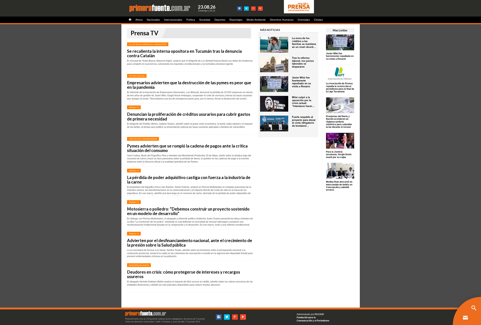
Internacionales (173, 19)
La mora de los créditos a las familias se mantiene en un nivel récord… (304, 42)
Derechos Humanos (281, 19)
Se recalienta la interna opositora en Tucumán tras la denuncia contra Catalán (184, 53)
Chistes (318, 19)
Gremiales (304, 19)
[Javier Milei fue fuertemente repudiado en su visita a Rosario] (340, 42)
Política (190, 19)
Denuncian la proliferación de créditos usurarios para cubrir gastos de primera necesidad (188, 116)
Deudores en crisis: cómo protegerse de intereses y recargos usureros (183, 274)
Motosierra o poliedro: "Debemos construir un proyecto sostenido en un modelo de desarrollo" (188, 211)
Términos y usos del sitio (173, 321)
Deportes (219, 19)
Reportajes (235, 19)
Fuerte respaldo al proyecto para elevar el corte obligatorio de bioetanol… (304, 121)
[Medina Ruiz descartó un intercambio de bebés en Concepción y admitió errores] (340, 170)
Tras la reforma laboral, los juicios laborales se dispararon (303, 62)
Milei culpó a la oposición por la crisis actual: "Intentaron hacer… (303, 102)
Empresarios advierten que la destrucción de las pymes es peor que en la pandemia (189, 85)
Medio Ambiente (256, 19)
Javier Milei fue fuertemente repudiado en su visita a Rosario (340, 56)
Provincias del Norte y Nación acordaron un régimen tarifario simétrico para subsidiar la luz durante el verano (339, 122)
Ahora (139, 19)
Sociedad (204, 19)
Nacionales (153, 19)
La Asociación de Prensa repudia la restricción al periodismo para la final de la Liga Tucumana (340, 87)
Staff (158, 321)
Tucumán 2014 (193, 321)
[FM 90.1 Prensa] (299, 6)
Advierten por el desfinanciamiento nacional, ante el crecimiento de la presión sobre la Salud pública (189, 243)
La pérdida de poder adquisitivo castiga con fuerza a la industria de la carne (188, 179)
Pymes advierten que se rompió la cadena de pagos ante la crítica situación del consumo (187, 148)
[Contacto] (465, 318)
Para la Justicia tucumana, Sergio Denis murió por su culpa (339, 154)
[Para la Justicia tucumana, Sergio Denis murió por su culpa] (340, 140)
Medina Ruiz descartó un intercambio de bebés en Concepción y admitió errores (339, 186)
